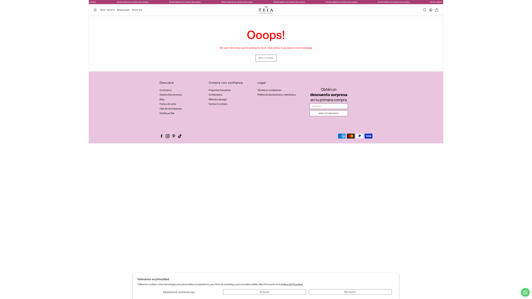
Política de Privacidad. (292, 284)
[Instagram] (168, 136)
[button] (95, 10)
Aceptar (264, 291)
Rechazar (350, 291)
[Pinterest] (174, 136)
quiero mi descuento (329, 113)
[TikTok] (180, 136)
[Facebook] (161, 136)
